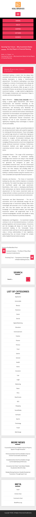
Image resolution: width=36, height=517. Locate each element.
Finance (22, 69)
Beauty (18, 305)
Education (18, 327)
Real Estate (18, 397)
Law (18, 375)
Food (18, 349)
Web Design (18, 432)
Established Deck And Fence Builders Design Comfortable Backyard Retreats (18, 461)
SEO (18, 401)
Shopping (18, 29)
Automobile (18, 301)
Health (18, 25)
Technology (18, 423)
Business (18, 37)
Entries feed (18, 494)
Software (18, 33)
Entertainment (18, 332)
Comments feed (18, 498)
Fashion (18, 336)
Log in (18, 489)
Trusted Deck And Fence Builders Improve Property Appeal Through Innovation (18, 448)
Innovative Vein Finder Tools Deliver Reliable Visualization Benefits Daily (18, 467)
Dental (18, 319)
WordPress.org (18, 503)
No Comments (9, 71)
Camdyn (7, 69)
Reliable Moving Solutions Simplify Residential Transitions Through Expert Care (18, 473)
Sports (18, 419)
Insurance (18, 371)
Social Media (18, 410)
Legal (18, 380)
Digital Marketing (18, 323)
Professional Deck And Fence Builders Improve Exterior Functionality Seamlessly (18, 454)
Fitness (18, 345)
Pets (18, 393)
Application (18, 297)
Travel (18, 428)
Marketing (18, 384)
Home (18, 367)
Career (18, 314)
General (18, 21)
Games (18, 353)
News (18, 388)
